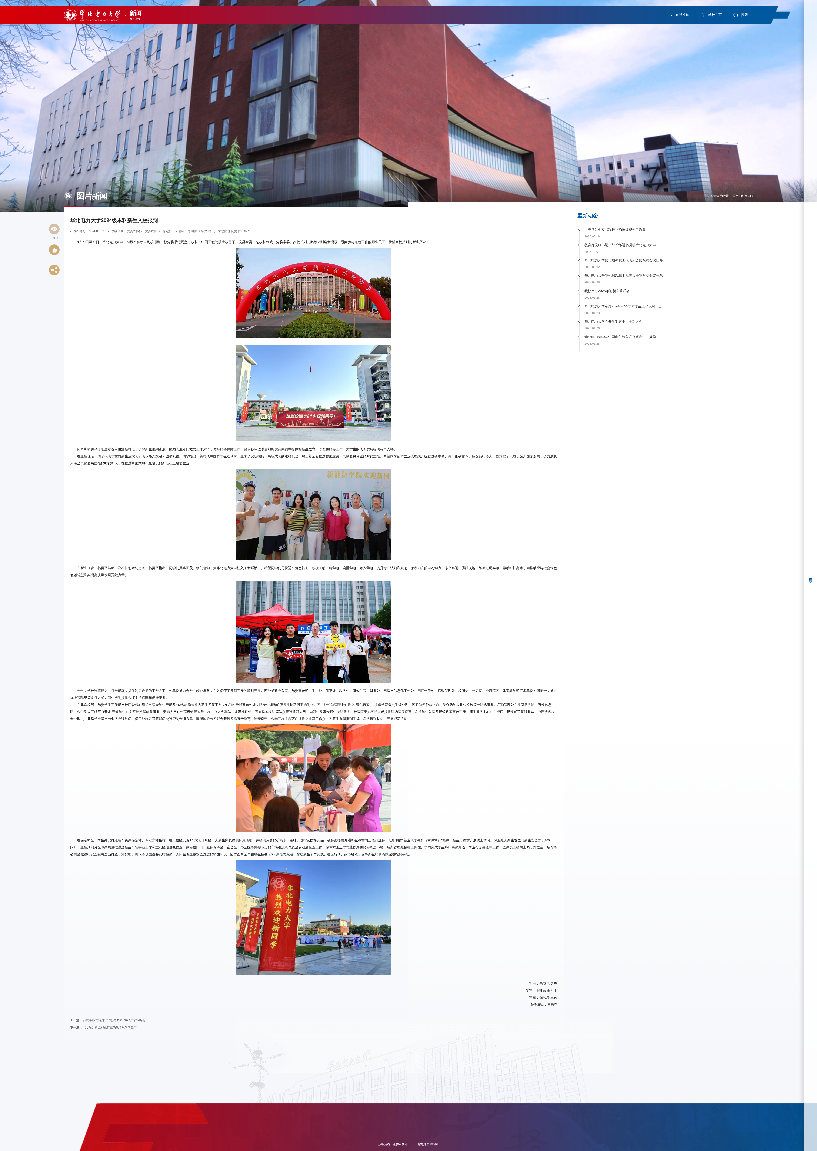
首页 (735, 196)
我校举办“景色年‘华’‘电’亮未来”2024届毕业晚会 (107, 1020)
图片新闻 (747, 196)
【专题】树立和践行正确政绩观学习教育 (103, 1027)
